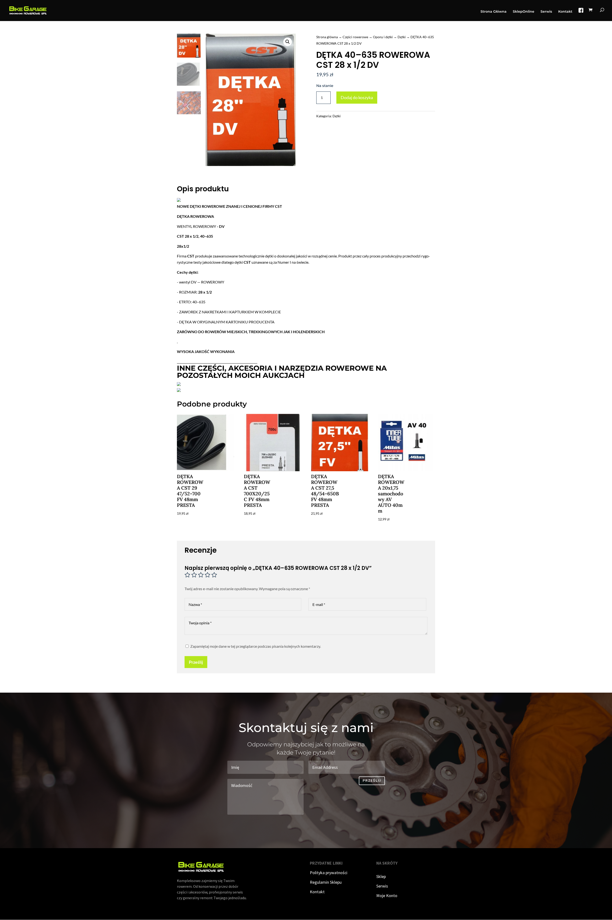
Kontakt (565, 12)
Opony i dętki (383, 37)
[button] (287, 41)
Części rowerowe (355, 37)
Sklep (381, 876)
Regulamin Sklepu (326, 882)
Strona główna (327, 37)
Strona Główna (494, 12)
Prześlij (196, 662)
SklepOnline (523, 12)
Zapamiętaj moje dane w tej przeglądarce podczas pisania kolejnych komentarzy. (255, 646)
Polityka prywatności (328, 872)
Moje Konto (386, 895)
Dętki (402, 37)
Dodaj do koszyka (357, 97)
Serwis (546, 12)
